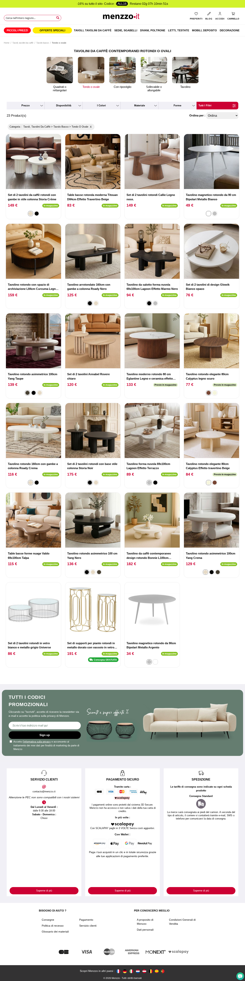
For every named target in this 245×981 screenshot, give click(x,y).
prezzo (25, 105)
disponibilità (63, 105)
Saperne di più (44, 890)
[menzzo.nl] (138, 971)
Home (6, 43)
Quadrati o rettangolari (60, 88)
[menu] (122, 30)
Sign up (44, 735)
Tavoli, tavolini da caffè (22, 43)
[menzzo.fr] (118, 971)
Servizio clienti (87, 925)
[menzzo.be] (151, 971)
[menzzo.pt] (162, 971)
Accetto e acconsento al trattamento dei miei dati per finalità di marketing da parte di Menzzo (46, 745)
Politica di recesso (53, 925)
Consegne (48, 919)
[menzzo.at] (144, 971)
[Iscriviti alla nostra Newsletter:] (45, 725)
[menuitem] (17, 30)
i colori (101, 105)
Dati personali (145, 929)
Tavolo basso (42, 43)
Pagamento (86, 919)
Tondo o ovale (91, 86)
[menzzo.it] (131, 971)
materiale (139, 105)
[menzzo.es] (156, 971)
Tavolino (185, 86)
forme (177, 105)
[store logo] (122, 17)
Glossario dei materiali (55, 931)
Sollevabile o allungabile (154, 88)
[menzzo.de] (125, 971)
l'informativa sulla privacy (37, 741)
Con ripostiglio (122, 86)
